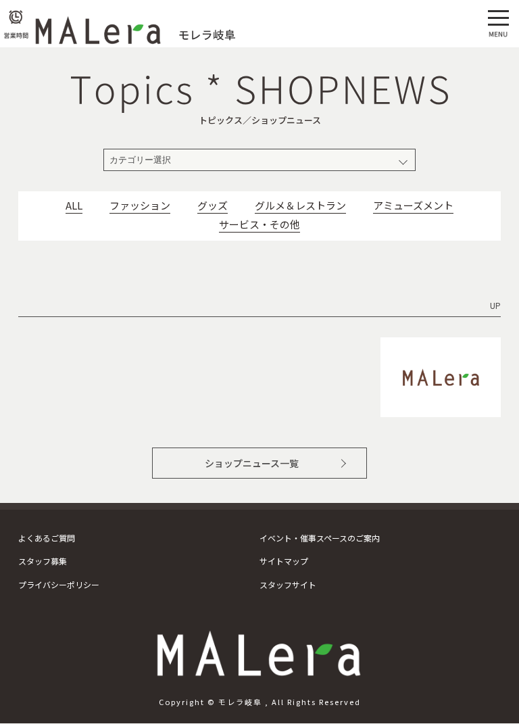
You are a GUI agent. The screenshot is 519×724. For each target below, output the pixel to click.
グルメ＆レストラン (300, 205)
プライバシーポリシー (58, 584)
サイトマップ (284, 560)
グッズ (212, 205)
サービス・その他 (259, 224)
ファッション (139, 205)
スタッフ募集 (42, 560)
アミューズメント (413, 205)
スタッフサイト (288, 584)
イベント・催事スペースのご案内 (320, 538)
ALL (74, 205)
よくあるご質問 (46, 538)
